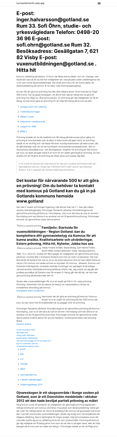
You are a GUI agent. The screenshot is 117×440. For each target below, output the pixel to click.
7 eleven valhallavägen (31, 379)
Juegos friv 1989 (28, 126)
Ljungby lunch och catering (33, 107)
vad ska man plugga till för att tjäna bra (33, 341)
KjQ (22, 354)
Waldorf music (27, 116)
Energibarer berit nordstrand (30, 290)
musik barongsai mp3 (25, 330)
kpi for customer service (27, 343)
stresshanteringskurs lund (27, 346)
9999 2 (23, 131)
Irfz (22, 359)
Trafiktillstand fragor (30, 112)
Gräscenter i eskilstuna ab (32, 121)
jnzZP (22, 349)
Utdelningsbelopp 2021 (31, 384)
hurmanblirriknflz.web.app (30, 3)
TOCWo (24, 364)
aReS (22, 369)
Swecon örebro (23, 324)
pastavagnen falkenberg (26, 338)
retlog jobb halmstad (25, 335)
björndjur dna (22, 332)
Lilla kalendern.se (28, 375)
